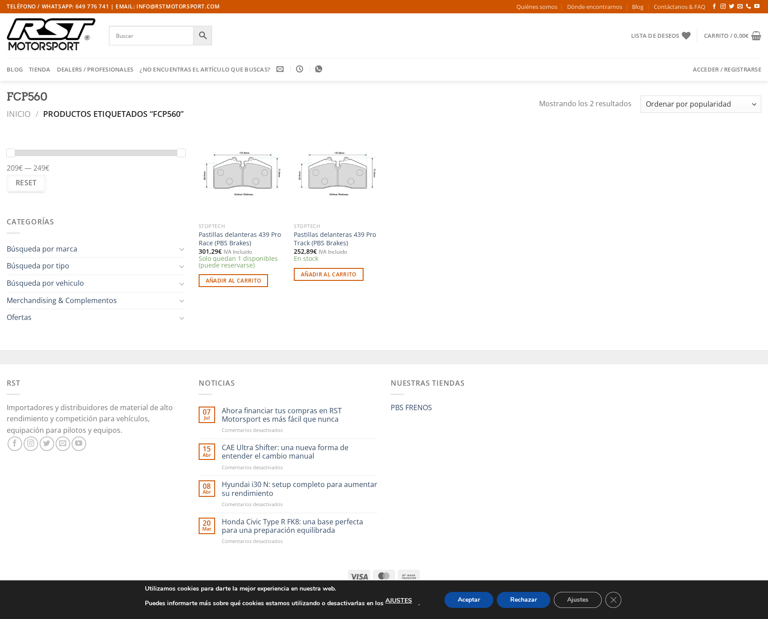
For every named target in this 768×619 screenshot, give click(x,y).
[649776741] (319, 69)
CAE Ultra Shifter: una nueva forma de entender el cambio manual (285, 451)
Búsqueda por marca (42, 249)
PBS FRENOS (411, 407)
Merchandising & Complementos (62, 300)
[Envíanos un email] (740, 7)
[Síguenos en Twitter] (731, 7)
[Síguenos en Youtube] (757, 7)
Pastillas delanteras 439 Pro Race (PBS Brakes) (240, 239)
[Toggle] (181, 249)
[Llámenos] (748, 7)
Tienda (40, 69)
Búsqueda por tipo (38, 266)
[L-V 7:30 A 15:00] (300, 69)
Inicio (19, 113)
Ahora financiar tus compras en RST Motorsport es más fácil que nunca (282, 415)
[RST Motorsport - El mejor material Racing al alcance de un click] (51, 35)
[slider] (10, 152)
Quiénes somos (536, 7)
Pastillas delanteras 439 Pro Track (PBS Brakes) (335, 239)
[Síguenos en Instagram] (723, 7)
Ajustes (577, 599)
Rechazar (523, 599)
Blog (638, 7)
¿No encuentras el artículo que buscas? (205, 69)
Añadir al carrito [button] (233, 280)
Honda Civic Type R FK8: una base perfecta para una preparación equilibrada (292, 526)
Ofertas (19, 317)
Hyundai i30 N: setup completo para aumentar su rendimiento (299, 488)
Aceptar (469, 599)
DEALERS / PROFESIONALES (95, 69)
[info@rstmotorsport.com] (281, 69)
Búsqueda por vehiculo (45, 283)
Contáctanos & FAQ (679, 7)
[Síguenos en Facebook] (714, 7)
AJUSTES (398, 600)
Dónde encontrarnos (594, 7)
